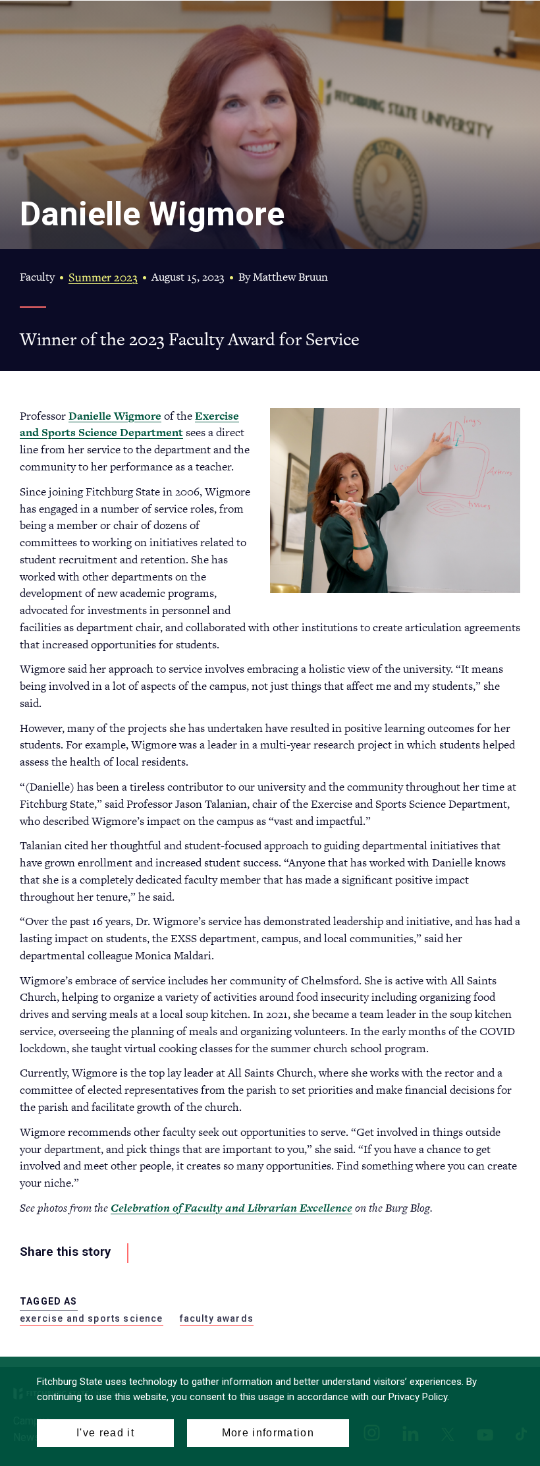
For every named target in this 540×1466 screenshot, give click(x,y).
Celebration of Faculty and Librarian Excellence (231, 1208)
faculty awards (217, 1318)
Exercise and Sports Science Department (129, 424)
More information (268, 1432)
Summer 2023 (103, 277)
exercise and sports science (91, 1318)
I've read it (105, 1432)
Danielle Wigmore (114, 416)
